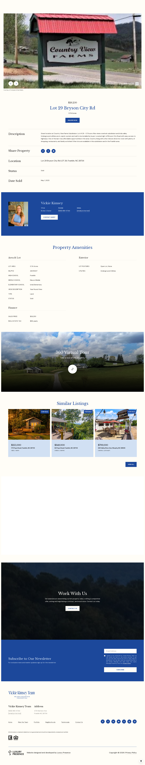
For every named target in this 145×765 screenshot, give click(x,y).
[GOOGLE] (135, 721)
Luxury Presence (63, 752)
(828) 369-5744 (64, 211)
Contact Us (79, 722)
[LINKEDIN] (113, 721)
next (16, 83)
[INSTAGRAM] (108, 721)
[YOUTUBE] (119, 721)
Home (10, 722)
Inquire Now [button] (72, 120)
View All (131, 464)
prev (10, 83)
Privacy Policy (127, 663)
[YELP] (124, 721)
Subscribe (120, 670)
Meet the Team (23, 722)
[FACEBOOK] (103, 721)
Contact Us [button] (72, 608)
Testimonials (65, 722)
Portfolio (37, 722)
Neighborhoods (50, 722)
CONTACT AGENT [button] (49, 217)
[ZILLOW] (129, 721)
